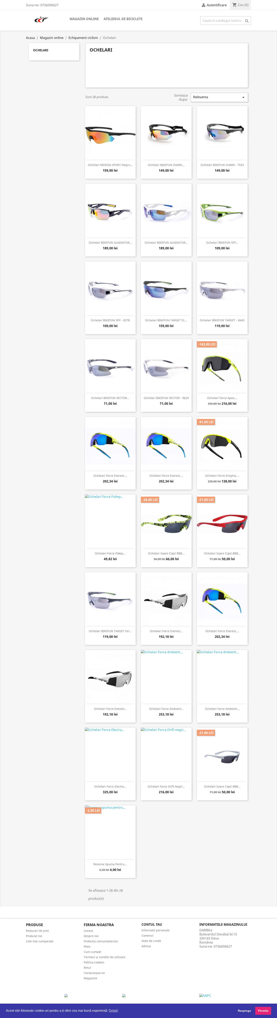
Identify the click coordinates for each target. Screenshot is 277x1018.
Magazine (90, 978)
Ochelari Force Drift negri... (166, 786)
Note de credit (151, 941)
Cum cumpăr (92, 952)
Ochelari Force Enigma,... (222, 476)
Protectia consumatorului (101, 941)
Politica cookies (94, 962)
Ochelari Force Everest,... (110, 476)
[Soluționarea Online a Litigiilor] (205, 995)
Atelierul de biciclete (123, 19)
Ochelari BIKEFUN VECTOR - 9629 (166, 398)
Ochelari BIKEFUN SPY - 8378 (110, 320)
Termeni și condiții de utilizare (104, 957)
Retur (87, 968)
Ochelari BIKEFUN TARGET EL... (166, 320)
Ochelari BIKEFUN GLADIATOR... (110, 242)
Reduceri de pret (37, 931)
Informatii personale (156, 930)
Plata (87, 946)
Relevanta (219, 97)
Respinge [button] (244, 1010)
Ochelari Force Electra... (110, 786)
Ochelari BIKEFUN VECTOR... (110, 398)
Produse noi (34, 936)
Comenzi (147, 935)
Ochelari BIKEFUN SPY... (222, 242)
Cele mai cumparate (39, 941)
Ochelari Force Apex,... (222, 398)
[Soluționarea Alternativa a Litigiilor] (124, 995)
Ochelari (40, 50)
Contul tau (152, 924)
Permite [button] (263, 1010)
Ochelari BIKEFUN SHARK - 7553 (222, 165)
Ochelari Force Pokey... (110, 553)
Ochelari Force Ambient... (166, 709)
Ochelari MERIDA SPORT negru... (110, 165)
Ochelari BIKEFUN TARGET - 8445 (222, 320)
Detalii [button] (113, 1010)
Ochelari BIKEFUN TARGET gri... (110, 631)
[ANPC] (66, 995)
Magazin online (84, 19)
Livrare (88, 931)
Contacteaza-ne (94, 973)
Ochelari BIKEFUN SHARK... (166, 165)
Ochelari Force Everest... (166, 631)
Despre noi (91, 936)
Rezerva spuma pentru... (110, 864)
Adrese (146, 946)
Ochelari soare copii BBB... (166, 553)
